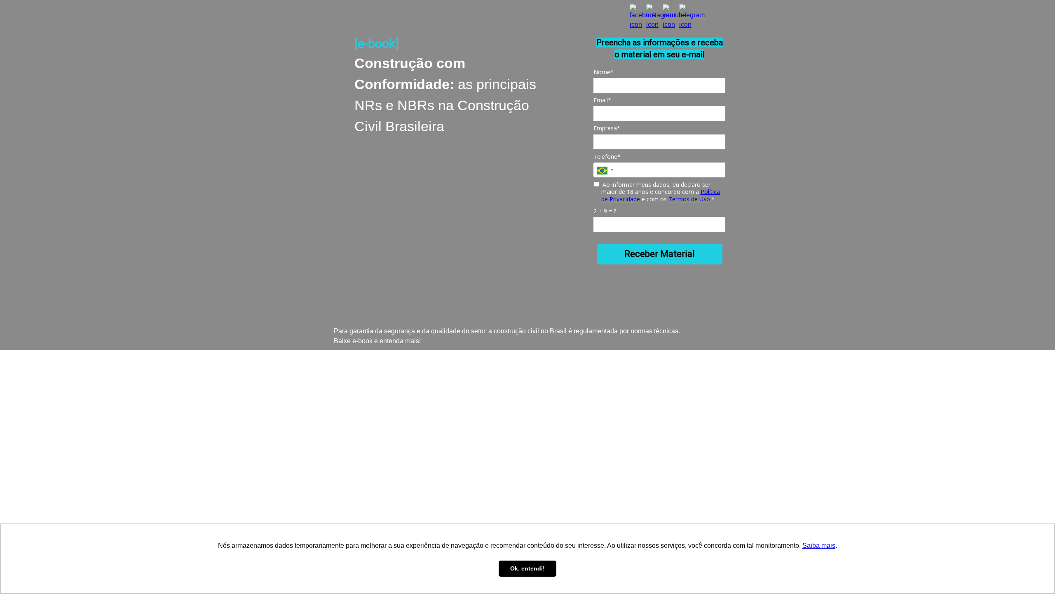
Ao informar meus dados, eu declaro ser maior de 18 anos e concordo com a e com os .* (660, 192)
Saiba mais (818, 545)
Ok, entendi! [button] (527, 568)
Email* (602, 100)
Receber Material (659, 254)
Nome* (603, 72)
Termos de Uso (689, 199)
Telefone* (607, 156)
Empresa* (606, 128)
